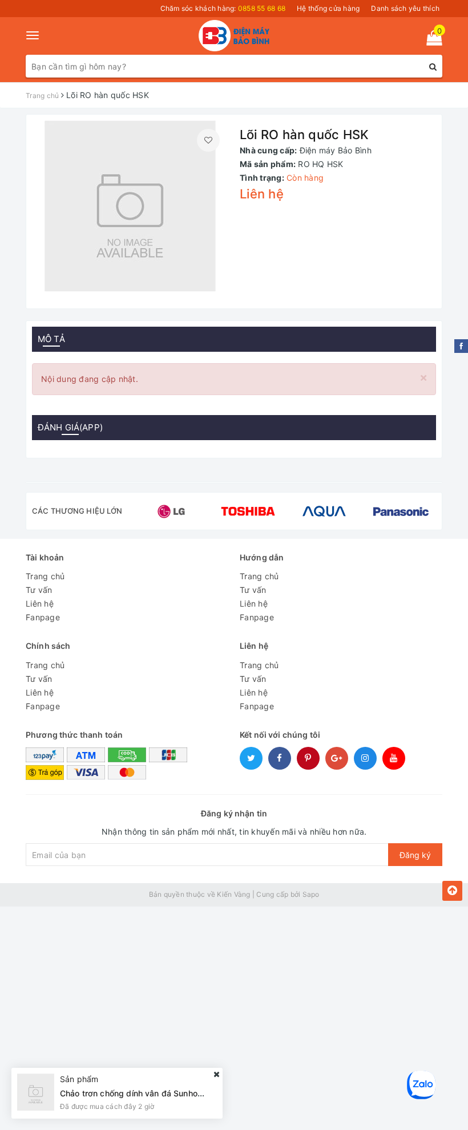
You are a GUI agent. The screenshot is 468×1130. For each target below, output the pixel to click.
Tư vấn (39, 590)
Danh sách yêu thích (405, 8)
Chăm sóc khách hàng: (223, 8)
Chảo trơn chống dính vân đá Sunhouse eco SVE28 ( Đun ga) (177, 1093)
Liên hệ (40, 603)
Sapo (311, 894)
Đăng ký (415, 855)
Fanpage (43, 617)
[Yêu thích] (208, 140)
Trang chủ (45, 576)
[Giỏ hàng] (430, 40)
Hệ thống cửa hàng (328, 8)
